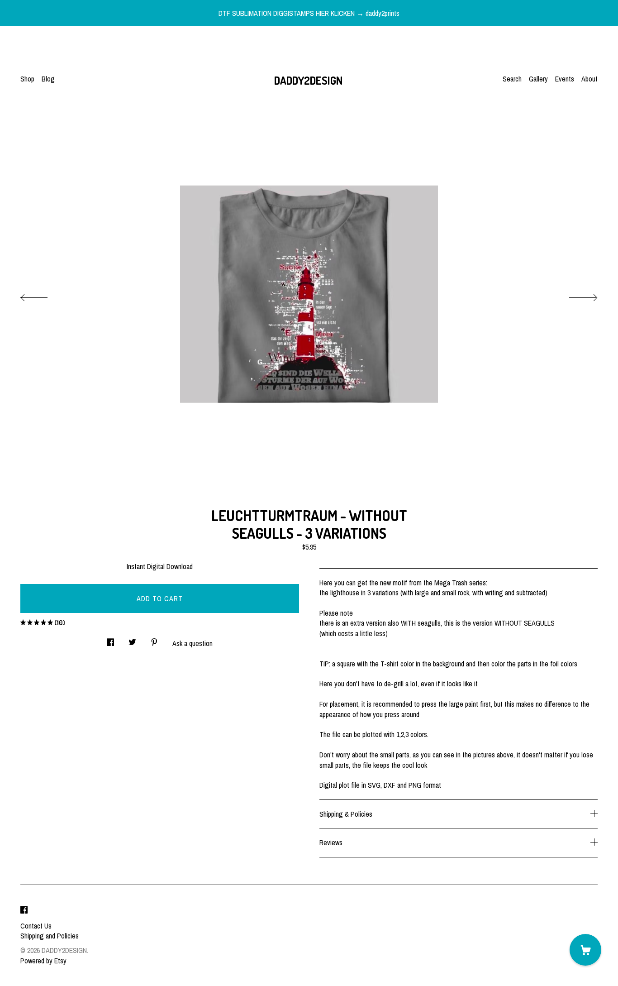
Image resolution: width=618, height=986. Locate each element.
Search (512, 79)
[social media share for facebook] (110, 640)
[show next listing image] (575, 295)
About (589, 79)
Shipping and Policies (49, 936)
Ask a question (192, 643)
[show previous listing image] (43, 295)
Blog (48, 79)
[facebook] (24, 910)
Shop (27, 79)
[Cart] (585, 950)
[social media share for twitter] (132, 640)
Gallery (538, 79)
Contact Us (36, 926)
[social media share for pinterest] (154, 640)
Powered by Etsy (43, 961)
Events (564, 79)
